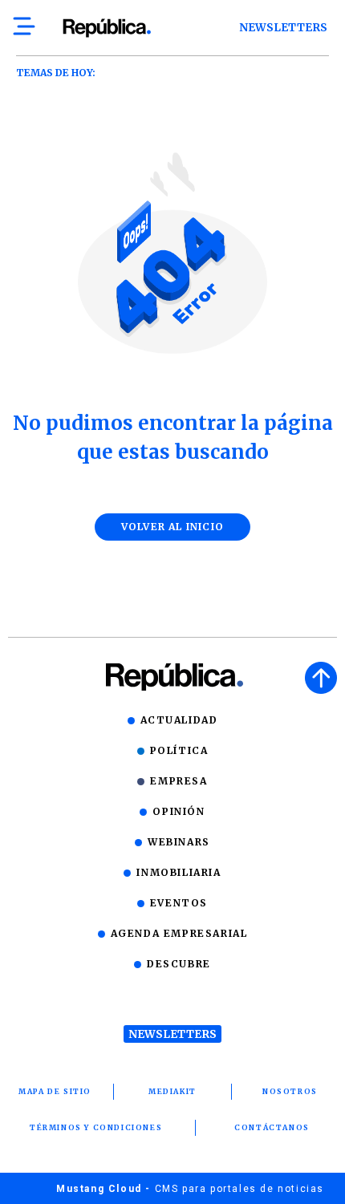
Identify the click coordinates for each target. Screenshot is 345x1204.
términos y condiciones (96, 1127)
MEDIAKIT (172, 1091)
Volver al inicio (172, 527)
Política (179, 750)
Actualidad (179, 720)
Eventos (179, 903)
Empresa (178, 781)
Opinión (178, 811)
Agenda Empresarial (179, 933)
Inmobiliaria (178, 872)
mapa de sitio (54, 1091)
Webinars (179, 842)
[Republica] (106, 28)
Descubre (179, 964)
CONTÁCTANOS (272, 1127)
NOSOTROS (290, 1091)
